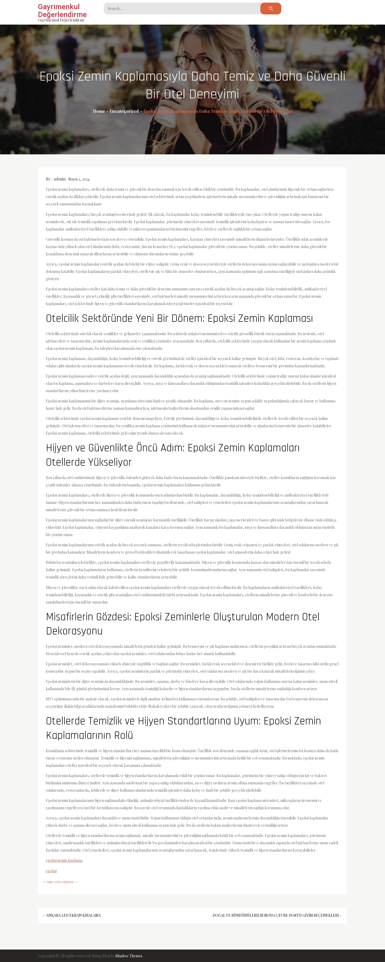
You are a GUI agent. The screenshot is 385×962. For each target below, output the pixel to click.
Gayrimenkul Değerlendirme (62, 10)
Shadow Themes (129, 955)
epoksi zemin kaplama (64, 860)
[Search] (270, 8)
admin (60, 179)
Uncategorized (60, 882)
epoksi (51, 870)
